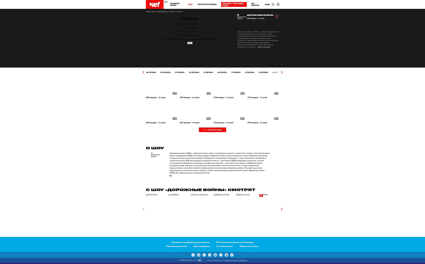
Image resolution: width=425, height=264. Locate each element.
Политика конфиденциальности (190, 242)
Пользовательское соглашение (235, 242)
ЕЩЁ (267, 4)
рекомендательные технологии (235, 260)
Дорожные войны (162, 11)
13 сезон (151, 72)
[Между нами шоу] (224, 208)
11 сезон (179, 72)
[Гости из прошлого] (201, 208)
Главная (148, 11)
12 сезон (165, 72)
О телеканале (224, 246)
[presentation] (143, 72)
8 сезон (222, 72)
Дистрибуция (202, 246)
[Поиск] (273, 4)
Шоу (190, 4)
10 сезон (194, 72)
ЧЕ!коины (255, 4)
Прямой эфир (175, 4)
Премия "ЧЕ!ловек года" (233, 4)
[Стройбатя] (178, 208)
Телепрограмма (207, 4)
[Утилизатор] (156, 208)
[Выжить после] (246, 208)
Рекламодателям (176, 246)
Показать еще (214, 130)
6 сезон (249, 72)
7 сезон (236, 72)
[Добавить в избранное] (277, 16)
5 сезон (263, 72)
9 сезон (208, 72)
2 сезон (171, 11)
